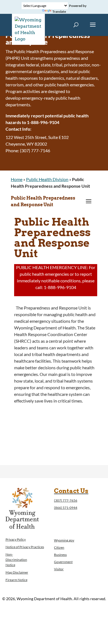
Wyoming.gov (64, 540)
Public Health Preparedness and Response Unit (43, 201)
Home (16, 179)
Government (63, 562)
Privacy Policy (16, 539)
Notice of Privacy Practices (25, 547)
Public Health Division (47, 179)
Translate (59, 11)
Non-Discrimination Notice (16, 559)
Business (60, 555)
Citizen (59, 547)
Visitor (59, 569)
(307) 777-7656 (65, 500)
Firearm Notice (16, 580)
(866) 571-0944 (65, 507)
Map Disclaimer (17, 572)
